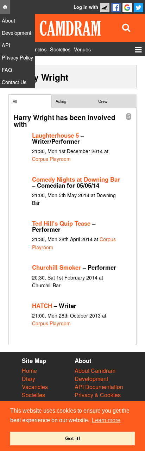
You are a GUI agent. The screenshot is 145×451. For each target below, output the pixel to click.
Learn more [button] (106, 420)
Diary (28, 379)
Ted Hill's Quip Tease (61, 223)
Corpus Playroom (51, 158)
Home (29, 371)
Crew (102, 101)
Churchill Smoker (56, 267)
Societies (33, 395)
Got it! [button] (72, 438)
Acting (61, 101)
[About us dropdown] (5, 7)
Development (91, 379)
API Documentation (99, 387)
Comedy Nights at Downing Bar (76, 179)
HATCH (42, 305)
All (15, 101)
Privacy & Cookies (98, 395)
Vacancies (35, 387)
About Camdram (95, 371)
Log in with (86, 7)
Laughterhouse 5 (55, 135)
